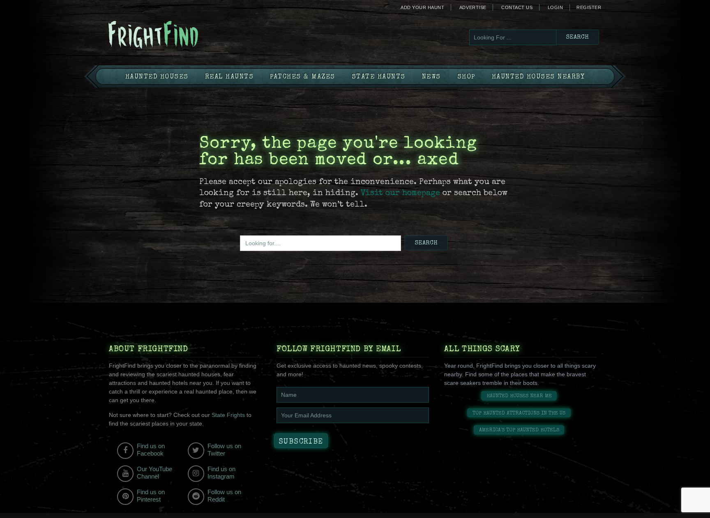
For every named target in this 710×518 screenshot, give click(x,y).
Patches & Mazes (302, 77)
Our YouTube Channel (154, 472)
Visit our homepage (400, 193)
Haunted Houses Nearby (538, 77)
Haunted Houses (157, 77)
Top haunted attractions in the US (519, 413)
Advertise (472, 7)
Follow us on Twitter (224, 449)
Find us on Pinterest (151, 495)
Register (588, 7)
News (431, 77)
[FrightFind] (186, 35)
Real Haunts (229, 77)
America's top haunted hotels (519, 430)
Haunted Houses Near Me (519, 396)
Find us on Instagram (221, 472)
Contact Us (516, 7)
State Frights (228, 415)
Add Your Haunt (422, 7)
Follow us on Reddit (224, 495)
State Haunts (379, 77)
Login (555, 7)
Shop (466, 77)
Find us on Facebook (151, 449)
